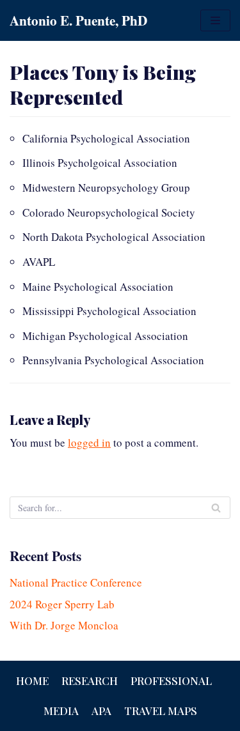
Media (61, 711)
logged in (89, 442)
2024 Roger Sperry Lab (62, 604)
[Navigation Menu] (215, 20)
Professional (171, 680)
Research (89, 680)
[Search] (216, 507)
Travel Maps (160, 711)
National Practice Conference (76, 582)
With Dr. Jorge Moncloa (64, 625)
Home (32, 680)
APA (101, 711)
